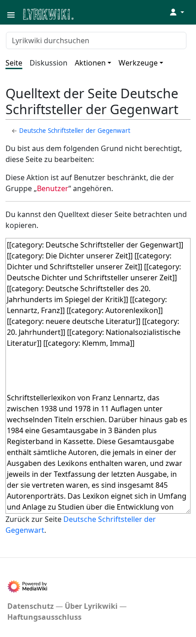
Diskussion (48, 63)
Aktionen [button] (90, 63)
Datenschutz (30, 606)
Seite (13, 63)
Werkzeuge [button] (138, 63)
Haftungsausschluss (44, 617)
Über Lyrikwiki (91, 606)
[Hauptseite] (92, 13)
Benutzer (52, 188)
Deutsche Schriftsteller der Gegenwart (74, 130)
